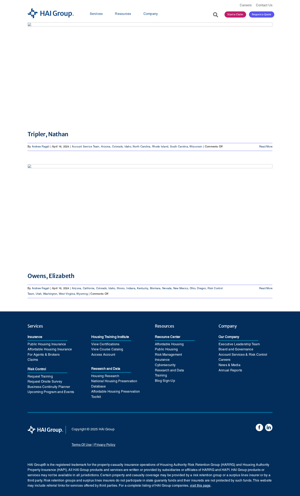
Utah (38, 294)
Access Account (103, 354)
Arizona (105, 147)
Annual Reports (230, 370)
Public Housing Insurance (47, 344)
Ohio (192, 288)
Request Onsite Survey (45, 381)
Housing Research (105, 376)
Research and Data (105, 369)
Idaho (127, 147)
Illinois (121, 288)
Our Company (229, 337)
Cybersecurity (165, 365)
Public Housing (166, 349)
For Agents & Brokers (44, 354)
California (88, 288)
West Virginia (67, 294)
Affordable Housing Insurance (50, 349)
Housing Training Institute (110, 337)
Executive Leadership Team (239, 344)
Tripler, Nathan (48, 134)
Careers (225, 360)
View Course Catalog (107, 349)
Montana (155, 288)
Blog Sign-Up (165, 381)
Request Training (40, 376)
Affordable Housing (169, 344)
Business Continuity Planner (49, 387)
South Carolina (179, 147)
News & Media (229, 365)
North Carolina (141, 147)
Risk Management (168, 354)
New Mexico (180, 288)
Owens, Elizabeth (51, 276)
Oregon (201, 288)
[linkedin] (268, 427)
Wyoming (82, 294)
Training (161, 375)
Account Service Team (85, 147)
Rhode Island (160, 147)
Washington (50, 294)
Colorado (117, 147)
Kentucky (142, 288)
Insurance (35, 337)
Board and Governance (236, 349)
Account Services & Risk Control (243, 354)
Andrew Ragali (40, 147)
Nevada (166, 288)
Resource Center (167, 337)
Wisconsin (195, 147)
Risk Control (37, 369)
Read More (265, 147)
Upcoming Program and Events (51, 392)
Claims (33, 360)
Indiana (130, 288)
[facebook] (259, 427)
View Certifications (105, 344)
